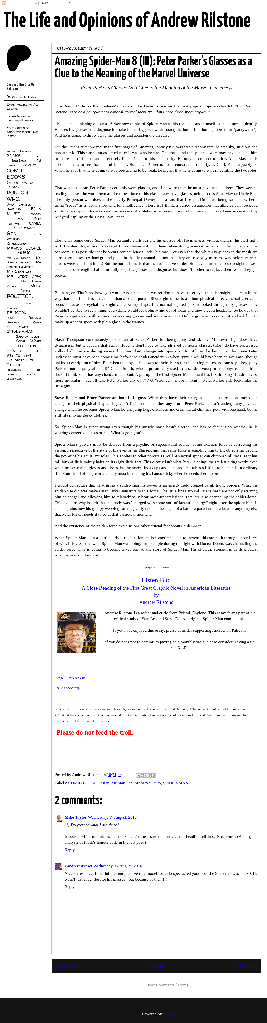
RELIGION (16, 313)
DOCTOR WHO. (17, 195)
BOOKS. (14, 155)
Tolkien (13, 364)
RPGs (10, 318)
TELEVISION (26, 346)
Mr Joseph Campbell (24, 264)
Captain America (20, 183)
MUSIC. (24, 253)
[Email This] (138, 775)
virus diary (14, 379)
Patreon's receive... (21, 96)
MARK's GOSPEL (24, 248)
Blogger (169, 1014)
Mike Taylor (76, 817)
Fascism (36, 214)
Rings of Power (24, 324)
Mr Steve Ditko (148, 783)
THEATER (14, 351)
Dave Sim (14, 209)
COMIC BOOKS (82, 783)
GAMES (35, 223)
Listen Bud (156, 580)
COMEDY (29, 165)
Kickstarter (16, 243)
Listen (104, 783)
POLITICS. (20, 296)
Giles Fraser (24, 228)
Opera (25, 290)
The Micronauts (20, 360)
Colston (13, 187)
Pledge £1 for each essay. (71, 678)
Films (18, 218)
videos (30, 374)
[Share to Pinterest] (154, 775)
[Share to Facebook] (150, 775)
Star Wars (29, 341)
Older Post (247, 966)
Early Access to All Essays (22, 106)
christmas (14, 370)
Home (157, 966)
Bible (37, 156)
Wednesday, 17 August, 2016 (112, 817)
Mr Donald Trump (24, 259)
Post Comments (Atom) (168, 985)
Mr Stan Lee (121, 783)
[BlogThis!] (142, 775)
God (11, 233)
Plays (29, 303)
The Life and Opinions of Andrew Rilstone (127, 21)
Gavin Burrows (78, 865)
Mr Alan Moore (18, 258)
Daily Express (19, 204)
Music (35, 285)
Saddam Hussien (28, 336)
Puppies (12, 308)
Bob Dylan (20, 160)
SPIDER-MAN (175, 783)
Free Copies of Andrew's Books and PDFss (22, 132)
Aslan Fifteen (19, 151)
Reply (70, 849)
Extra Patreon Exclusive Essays (20, 118)
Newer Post (66, 966)
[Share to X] (146, 775)
